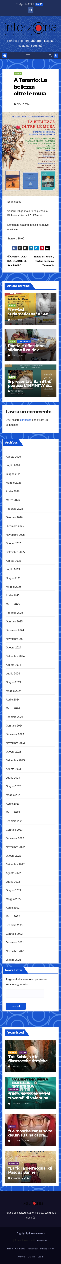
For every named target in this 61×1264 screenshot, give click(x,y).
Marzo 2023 (13, 812)
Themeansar (41, 1240)
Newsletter (33, 1248)
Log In (40, 1256)
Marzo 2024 (13, 708)
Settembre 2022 (15, 864)
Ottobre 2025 (13, 543)
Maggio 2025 (13, 586)
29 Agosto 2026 (20, 1066)
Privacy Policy (47, 1248)
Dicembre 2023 (15, 734)
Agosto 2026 (13, 456)
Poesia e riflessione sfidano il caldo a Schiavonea (26, 349)
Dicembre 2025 (15, 526)
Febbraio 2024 (14, 717)
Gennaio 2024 (14, 725)
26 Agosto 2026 (20, 1178)
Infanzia (12, 1052)
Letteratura (24, 341)
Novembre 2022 (15, 847)
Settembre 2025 (15, 552)
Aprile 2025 (13, 595)
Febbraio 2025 (14, 612)
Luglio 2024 (13, 673)
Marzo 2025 (13, 604)
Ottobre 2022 (13, 855)
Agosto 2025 (13, 560)
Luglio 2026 (13, 465)
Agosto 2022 (13, 873)
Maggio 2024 (13, 691)
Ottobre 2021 (13, 959)
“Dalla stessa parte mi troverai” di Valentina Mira (29, 1097)
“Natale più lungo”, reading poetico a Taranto (43, 261)
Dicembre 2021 (15, 942)
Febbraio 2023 (14, 821)
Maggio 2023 (13, 795)
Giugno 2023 (13, 786)
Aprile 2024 (13, 699)
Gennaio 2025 (14, 621)
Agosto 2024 (13, 665)
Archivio (21, 1256)
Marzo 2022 (13, 916)
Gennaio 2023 (14, 829)
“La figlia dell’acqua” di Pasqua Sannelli (30, 1170)
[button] (50, 55)
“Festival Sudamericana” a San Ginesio (28, 314)
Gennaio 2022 (14, 933)
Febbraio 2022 (14, 925)
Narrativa (13, 1089)
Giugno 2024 (13, 682)
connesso (25, 419)
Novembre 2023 (15, 743)
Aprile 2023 (13, 803)
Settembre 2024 (15, 656)
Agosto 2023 (13, 769)
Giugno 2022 (13, 890)
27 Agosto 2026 (20, 1141)
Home (10, 1248)
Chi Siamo (20, 1248)
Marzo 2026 (13, 500)
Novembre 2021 (15, 951)
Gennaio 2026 (14, 517)
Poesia (23, 1052)
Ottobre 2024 (13, 647)
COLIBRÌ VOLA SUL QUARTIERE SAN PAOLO (17, 261)
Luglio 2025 (13, 569)
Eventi (18, 73)
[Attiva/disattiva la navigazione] (28, 55)
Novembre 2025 (15, 534)
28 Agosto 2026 (20, 1103)
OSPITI (31, 1256)
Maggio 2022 (13, 899)
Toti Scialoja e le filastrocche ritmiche (28, 1058)
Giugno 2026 (13, 474)
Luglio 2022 (13, 881)
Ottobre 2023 (13, 751)
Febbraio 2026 (14, 508)
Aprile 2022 (13, 907)
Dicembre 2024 (15, 630)
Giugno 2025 (13, 578)
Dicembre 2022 (15, 838)
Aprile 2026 (13, 491)
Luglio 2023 (13, 777)
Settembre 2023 (15, 760)
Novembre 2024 (15, 638)
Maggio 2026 (13, 482)
